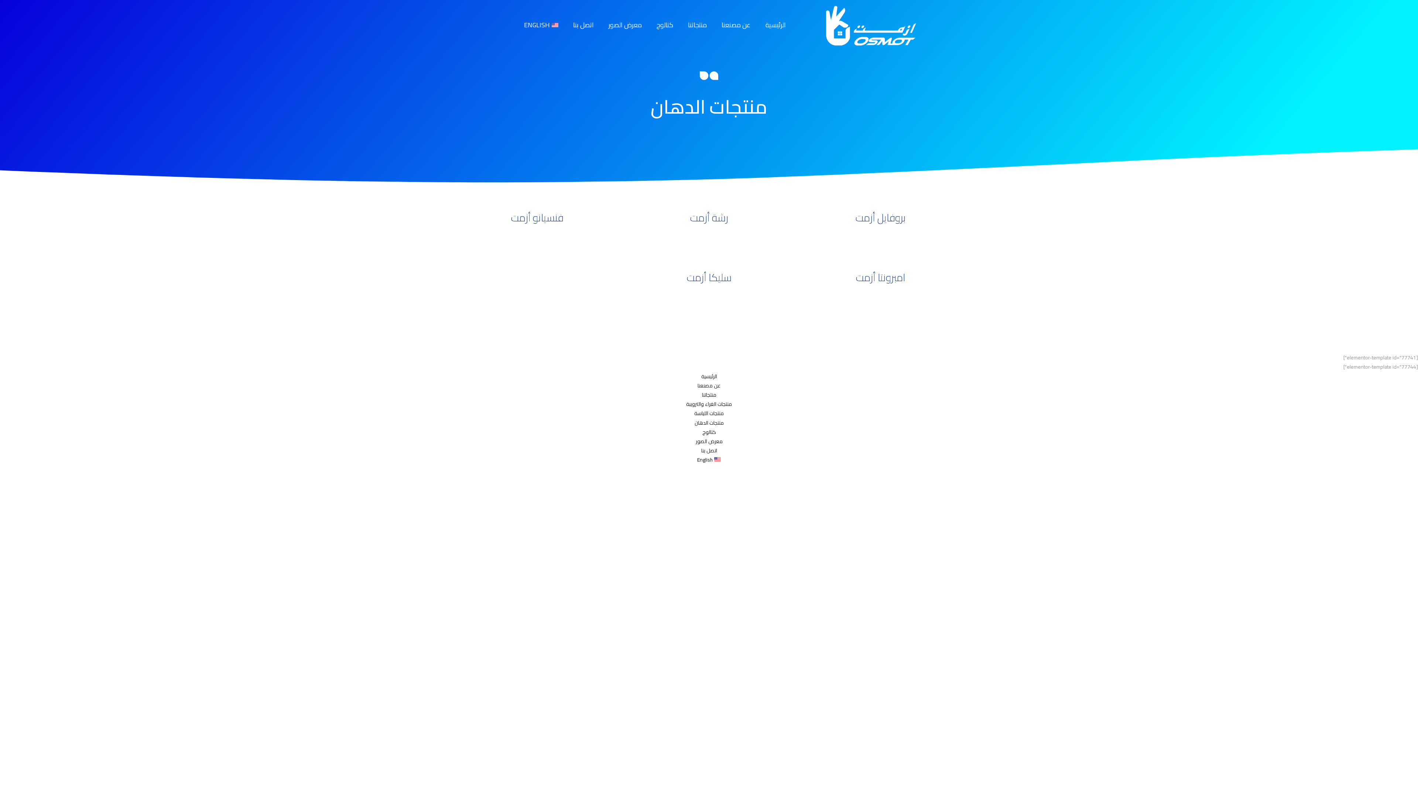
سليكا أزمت (709, 277)
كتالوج (665, 25)
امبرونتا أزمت (880, 277)
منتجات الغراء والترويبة (709, 404)
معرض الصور (625, 25)
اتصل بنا (583, 25)
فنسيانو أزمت (537, 217)
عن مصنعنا (736, 25)
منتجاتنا (697, 25)
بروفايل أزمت (881, 217)
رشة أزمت (709, 217)
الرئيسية (775, 25)
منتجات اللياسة (709, 413)
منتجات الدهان (709, 423)
